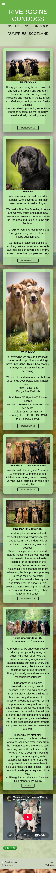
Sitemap (13, 862)
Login (51, 862)
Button (28, 786)
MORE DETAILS (28, 128)
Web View (49, 865)
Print (6, 862)
